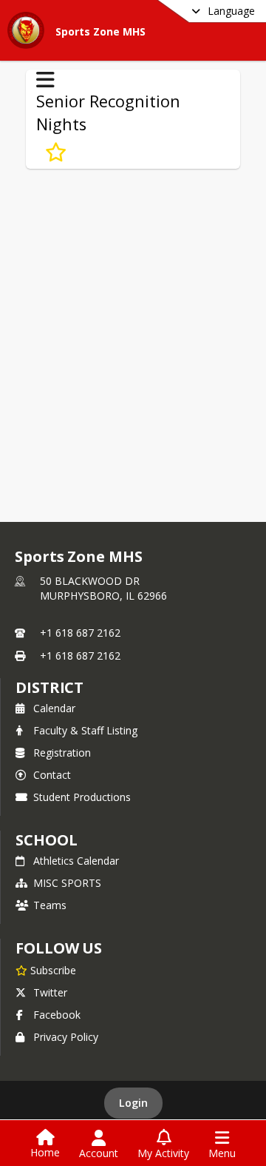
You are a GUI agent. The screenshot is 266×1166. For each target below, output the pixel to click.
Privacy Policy (65, 1037)
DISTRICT (49, 687)
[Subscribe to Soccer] (55, 152)
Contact (52, 775)
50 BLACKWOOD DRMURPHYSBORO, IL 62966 (103, 588)
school (46, 840)
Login (133, 1103)
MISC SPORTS (67, 883)
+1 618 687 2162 (80, 633)
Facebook (57, 1015)
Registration (62, 752)
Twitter (50, 992)
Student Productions (82, 797)
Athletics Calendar (76, 861)
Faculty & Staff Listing (85, 730)
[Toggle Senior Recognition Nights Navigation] (45, 80)
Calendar (54, 708)
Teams (49, 905)
